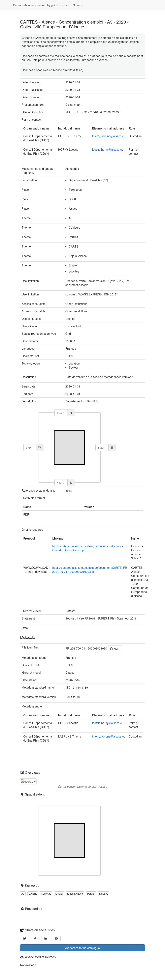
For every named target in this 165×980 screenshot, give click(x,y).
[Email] (56, 938)
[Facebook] (35, 938)
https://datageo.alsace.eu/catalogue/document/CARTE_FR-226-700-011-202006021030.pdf (90, 570)
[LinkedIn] (45, 938)
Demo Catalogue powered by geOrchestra (40, 5)
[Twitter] (24, 938)
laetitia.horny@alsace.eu (108, 149)
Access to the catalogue (84, 948)
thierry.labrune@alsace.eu (109, 136)
